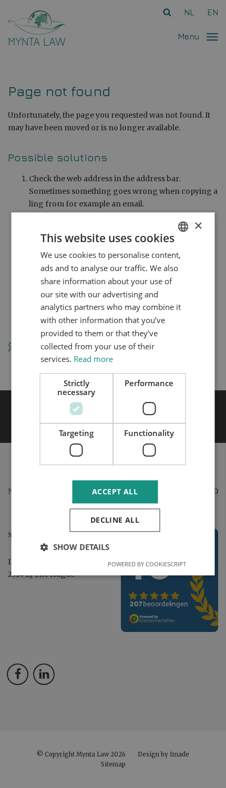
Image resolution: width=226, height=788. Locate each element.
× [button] (198, 226)
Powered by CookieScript (147, 564)
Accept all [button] (115, 491)
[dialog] (113, 394)
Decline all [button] (114, 520)
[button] (74, 547)
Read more (93, 359)
